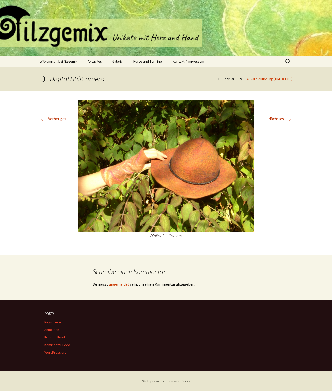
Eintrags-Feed (54, 337)
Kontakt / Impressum (188, 61)
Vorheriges (53, 118)
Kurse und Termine (147, 61)
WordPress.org (55, 352)
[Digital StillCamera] (166, 165)
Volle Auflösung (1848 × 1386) (271, 79)
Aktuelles (95, 61)
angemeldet (119, 284)
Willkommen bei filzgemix (58, 61)
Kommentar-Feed (57, 345)
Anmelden (51, 330)
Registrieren (53, 322)
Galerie (117, 61)
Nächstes (280, 118)
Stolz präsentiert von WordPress (166, 381)
